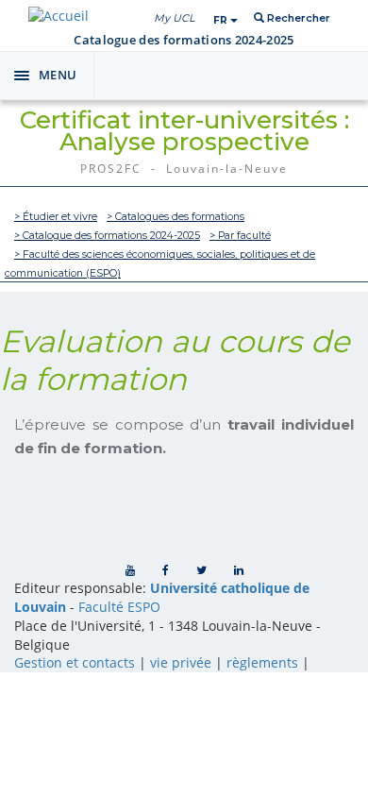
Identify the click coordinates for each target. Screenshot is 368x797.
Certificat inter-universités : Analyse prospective (184, 131)
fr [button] (221, 20)
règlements (262, 662)
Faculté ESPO (119, 607)
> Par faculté (240, 235)
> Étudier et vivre (55, 217)
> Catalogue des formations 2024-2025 (107, 235)
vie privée (180, 662)
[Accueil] (58, 15)
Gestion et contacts (74, 662)
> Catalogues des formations (175, 217)
